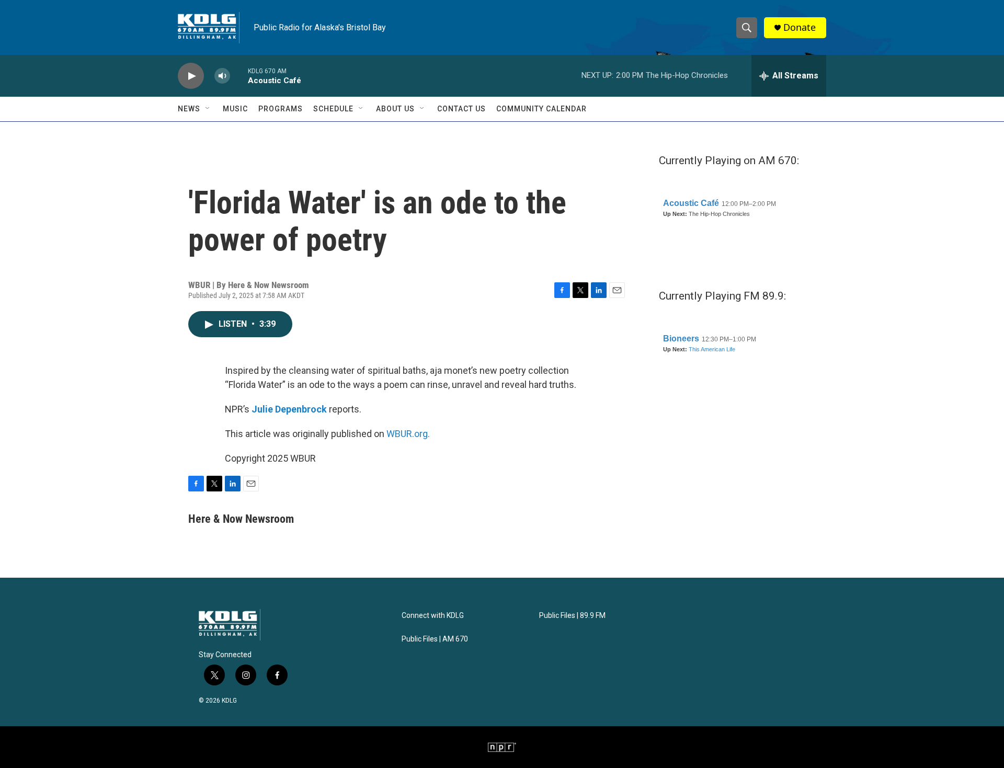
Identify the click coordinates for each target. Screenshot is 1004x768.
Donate (799, 27)
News (189, 109)
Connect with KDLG (433, 616)
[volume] (222, 76)
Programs (280, 109)
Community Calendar (541, 109)
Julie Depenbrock (289, 409)
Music (235, 109)
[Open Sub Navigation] (208, 109)
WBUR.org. (408, 433)
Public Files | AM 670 (435, 639)
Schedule (333, 109)
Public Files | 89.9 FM (572, 616)
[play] (190, 76)
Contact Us (461, 109)
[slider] (239, 75)
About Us (395, 109)
